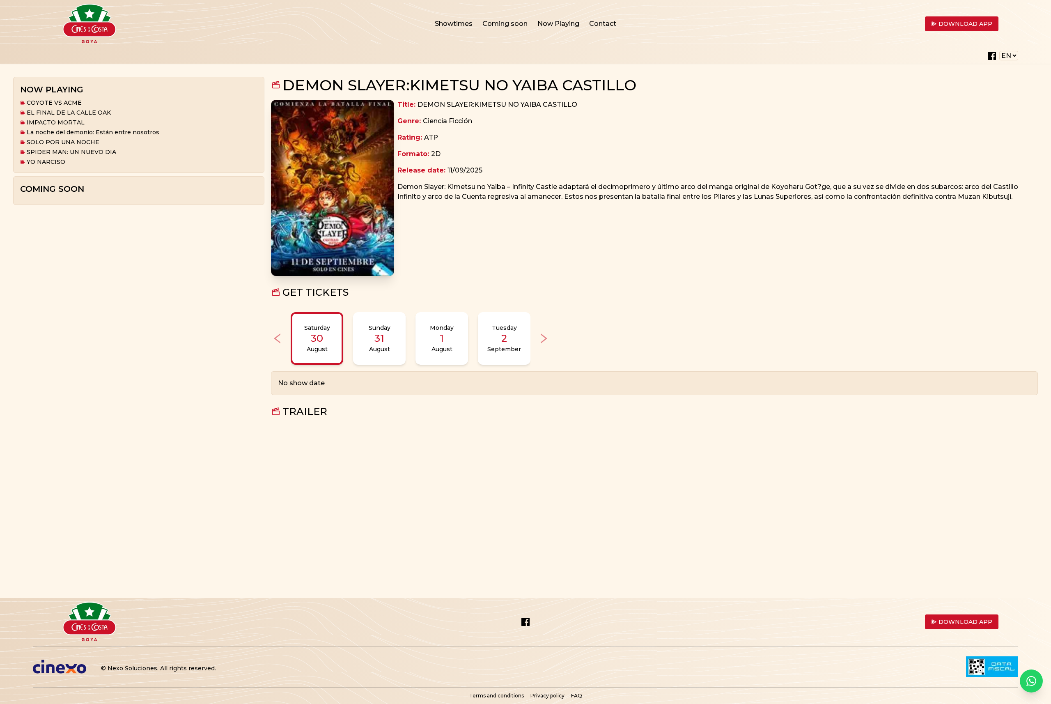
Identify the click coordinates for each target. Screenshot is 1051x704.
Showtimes (454, 24)
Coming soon (505, 24)
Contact (602, 24)
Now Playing (558, 24)
